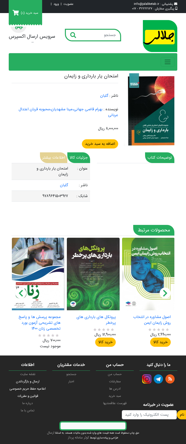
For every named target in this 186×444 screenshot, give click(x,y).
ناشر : (113, 96)
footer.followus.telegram (158, 379)
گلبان (104, 96)
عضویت (68, 4)
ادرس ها (115, 388)
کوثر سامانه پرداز (78, 437)
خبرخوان (170, 379)
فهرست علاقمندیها (114, 403)
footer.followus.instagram (146, 379)
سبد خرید (114, 396)
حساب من (115, 374)
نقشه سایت (27, 374)
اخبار (71, 381)
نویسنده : (111, 109)
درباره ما (27, 403)
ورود (56, 4)
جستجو (71, 374)
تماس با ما (27, 410)
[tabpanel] (51, 182)
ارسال (50, 432)
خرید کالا (105, 342)
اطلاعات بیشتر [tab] (53, 158)
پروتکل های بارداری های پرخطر (96, 320)
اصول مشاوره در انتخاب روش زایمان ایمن (152, 320)
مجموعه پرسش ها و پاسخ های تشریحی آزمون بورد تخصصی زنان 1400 (40, 323)
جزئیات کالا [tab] (79, 158)
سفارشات (115, 381)
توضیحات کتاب (159, 158)
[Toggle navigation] (167, 62)
